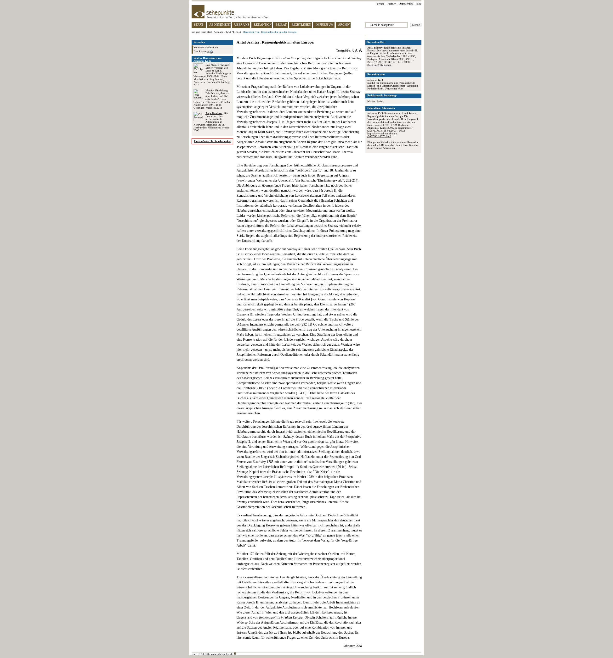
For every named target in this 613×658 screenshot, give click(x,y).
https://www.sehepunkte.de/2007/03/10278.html (382, 135)
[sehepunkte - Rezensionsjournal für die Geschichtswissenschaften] (306, 11)
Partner (391, 4)
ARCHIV (344, 24)
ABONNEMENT (220, 24)
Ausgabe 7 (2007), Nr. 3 (227, 31)
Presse (380, 4)
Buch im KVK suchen (379, 64)
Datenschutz (406, 4)
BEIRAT (281, 24)
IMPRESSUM (325, 24)
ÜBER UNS (241, 24)
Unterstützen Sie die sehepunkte (212, 141)
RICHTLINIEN (301, 24)
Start (209, 31)
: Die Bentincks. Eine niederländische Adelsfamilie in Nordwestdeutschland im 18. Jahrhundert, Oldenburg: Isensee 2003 (211, 122)
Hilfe (418, 4)
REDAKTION (263, 24)
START (198, 24)
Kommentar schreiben (205, 47)
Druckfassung (201, 51)
